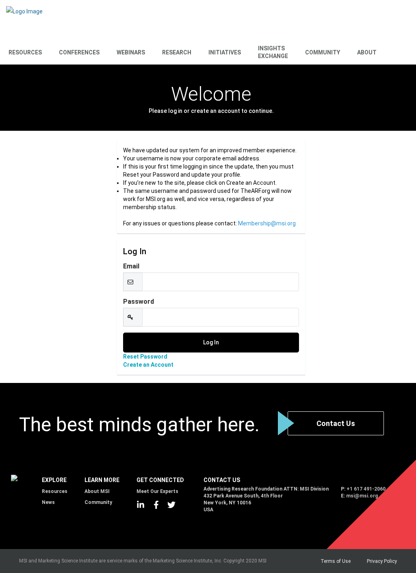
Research (176, 52)
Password (138, 301)
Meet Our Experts (157, 491)
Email (131, 266)
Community (322, 52)
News (48, 502)
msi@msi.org (362, 496)
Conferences (79, 52)
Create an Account (148, 364)
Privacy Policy (382, 561)
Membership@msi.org (267, 223)
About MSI (97, 491)
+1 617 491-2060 (366, 489)
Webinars (131, 52)
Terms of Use (336, 561)
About (367, 52)
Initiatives (224, 52)
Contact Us (335, 423)
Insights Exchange (273, 52)
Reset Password (145, 356)
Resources (25, 52)
